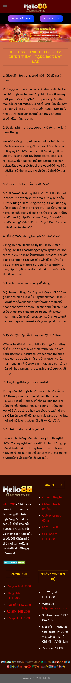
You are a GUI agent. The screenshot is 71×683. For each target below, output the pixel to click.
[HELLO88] (35, 6)
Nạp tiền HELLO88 (19, 604)
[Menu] (5, 6)
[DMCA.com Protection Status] (14, 562)
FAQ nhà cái (50, 527)
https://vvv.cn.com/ (54, 608)
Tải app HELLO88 (18, 618)
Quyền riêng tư (52, 497)
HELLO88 (9, 504)
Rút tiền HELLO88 (19, 611)
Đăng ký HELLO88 (19, 586)
